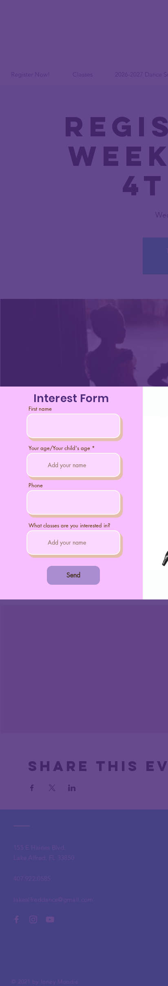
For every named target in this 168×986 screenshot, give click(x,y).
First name (40, 409)
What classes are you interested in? (69, 525)
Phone (36, 485)
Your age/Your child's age (59, 448)
